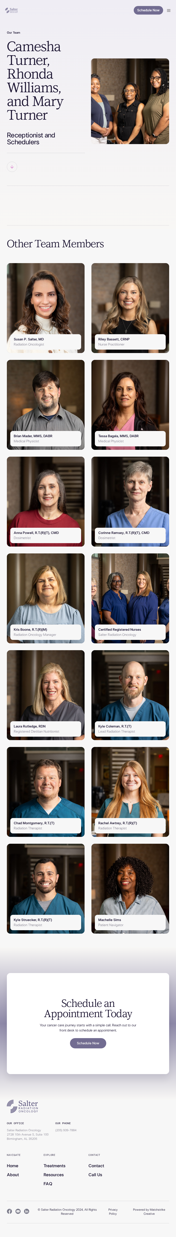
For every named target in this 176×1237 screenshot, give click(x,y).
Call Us (95, 1175)
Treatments (54, 1166)
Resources (54, 1175)
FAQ (48, 1184)
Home (12, 1166)
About (13, 1175)
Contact (96, 1166)
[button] (169, 10)
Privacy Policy (113, 1212)
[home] (11, 10)
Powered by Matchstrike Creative (149, 1212)
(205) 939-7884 (65, 1130)
